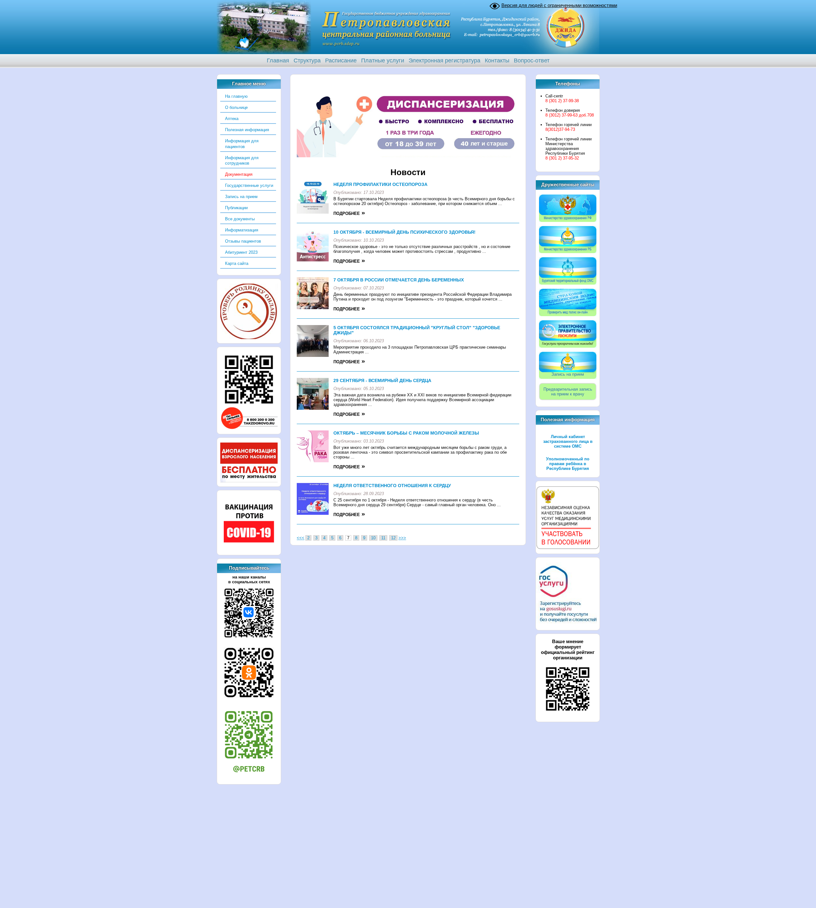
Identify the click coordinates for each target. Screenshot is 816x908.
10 (373, 538)
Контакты (497, 60)
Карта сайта (236, 263)
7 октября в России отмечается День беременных (398, 279)
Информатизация (241, 230)
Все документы (240, 218)
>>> (402, 538)
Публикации (236, 207)
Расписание (341, 60)
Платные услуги (382, 60)
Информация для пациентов (242, 143)
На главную (236, 96)
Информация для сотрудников (242, 160)
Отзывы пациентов (243, 241)
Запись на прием (241, 196)
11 (383, 538)
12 (393, 538)
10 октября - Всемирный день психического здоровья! (404, 232)
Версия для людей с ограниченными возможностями (559, 5)
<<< (300, 538)
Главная (278, 60)
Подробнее (346, 213)
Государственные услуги (249, 185)
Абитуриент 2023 (241, 252)
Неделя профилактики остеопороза (380, 184)
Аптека (231, 118)
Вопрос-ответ (532, 60)
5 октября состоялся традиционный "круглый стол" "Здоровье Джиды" (416, 330)
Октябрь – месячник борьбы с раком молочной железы (406, 433)
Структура (307, 60)
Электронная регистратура (444, 60)
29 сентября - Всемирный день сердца (382, 380)
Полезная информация (247, 129)
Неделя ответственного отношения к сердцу (392, 485)
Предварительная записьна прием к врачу (567, 391)
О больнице (236, 107)
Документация (238, 174)
